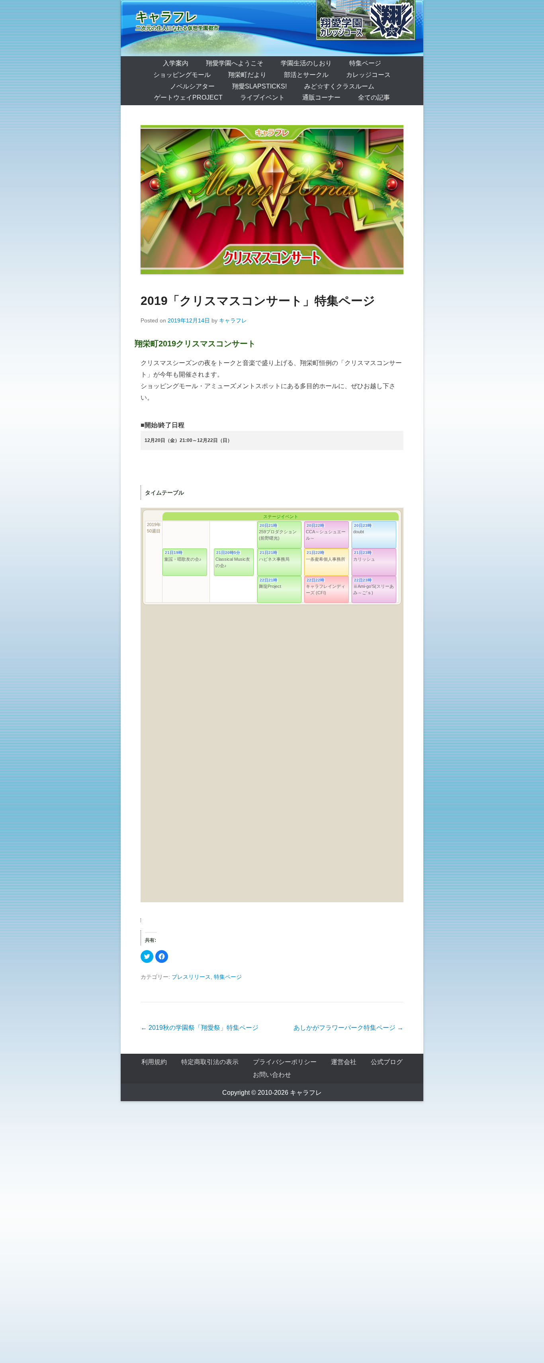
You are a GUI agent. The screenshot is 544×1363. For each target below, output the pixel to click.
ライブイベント (262, 97)
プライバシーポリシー (285, 1062)
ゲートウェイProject (188, 97)
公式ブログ (387, 1062)
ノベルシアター (192, 86)
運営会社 (343, 1062)
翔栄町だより (247, 74)
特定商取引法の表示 (210, 1062)
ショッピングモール (182, 74)
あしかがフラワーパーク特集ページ (348, 1027)
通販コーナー (321, 97)
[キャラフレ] (272, 28)
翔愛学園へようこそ (234, 63)
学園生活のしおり (306, 63)
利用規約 (154, 1062)
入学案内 (175, 63)
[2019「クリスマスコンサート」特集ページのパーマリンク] (272, 199)
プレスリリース (191, 977)
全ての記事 (374, 97)
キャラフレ (167, 16)
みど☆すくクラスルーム (339, 86)
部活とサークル (306, 74)
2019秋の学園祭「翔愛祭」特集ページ (199, 1027)
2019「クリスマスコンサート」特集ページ (258, 300)
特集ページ (365, 63)
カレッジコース (368, 74)
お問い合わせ (272, 1074)
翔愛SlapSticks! (259, 86)
